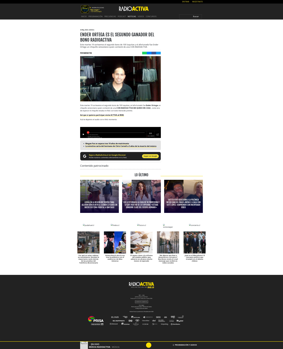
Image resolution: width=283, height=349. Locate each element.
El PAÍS (116, 317)
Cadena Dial (154, 320)
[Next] (159, 345)
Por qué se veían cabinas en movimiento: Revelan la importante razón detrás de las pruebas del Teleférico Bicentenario (88, 259)
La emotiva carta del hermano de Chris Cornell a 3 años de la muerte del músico (120, 146)
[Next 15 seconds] (154, 345)
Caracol (181, 317)
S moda (155, 323)
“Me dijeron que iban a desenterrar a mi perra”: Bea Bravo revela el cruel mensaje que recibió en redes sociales (168, 259)
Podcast (122, 16)
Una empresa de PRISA (97, 319)
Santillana (137, 317)
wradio (138, 320)
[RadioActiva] (133, 9)
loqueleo (165, 323)
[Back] (138, 345)
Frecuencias (110, 16)
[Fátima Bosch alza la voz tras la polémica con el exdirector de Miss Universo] (115, 242)
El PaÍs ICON (146, 323)
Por (86, 53)
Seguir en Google (150, 156)
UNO (131, 320)
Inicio (84, 16)
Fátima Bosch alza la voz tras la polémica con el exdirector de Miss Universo (115, 258)
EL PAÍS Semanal (162, 320)
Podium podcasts (136, 323)
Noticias (132, 16)
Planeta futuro (171, 320)
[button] (141, 341)
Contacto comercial (141, 302)
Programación (95, 16)
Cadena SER (158, 317)
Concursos (151, 16)
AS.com (165, 317)
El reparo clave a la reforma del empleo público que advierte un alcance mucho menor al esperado (141, 258)
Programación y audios (185, 345)
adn (172, 317)
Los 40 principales (127, 317)
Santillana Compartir (148, 317)
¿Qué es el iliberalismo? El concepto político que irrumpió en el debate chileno (194, 258)
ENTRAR (185, 1)
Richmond (114, 323)
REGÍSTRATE (197, 1)
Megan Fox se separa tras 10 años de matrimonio (107, 143)
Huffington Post (119, 320)
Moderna (126, 323)
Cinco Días (146, 320)
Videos (141, 16)
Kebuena (178, 320)
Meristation (176, 323)
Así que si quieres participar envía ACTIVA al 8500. (102, 115)
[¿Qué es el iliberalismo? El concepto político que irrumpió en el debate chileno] (195, 242)
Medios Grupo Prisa (96, 324)
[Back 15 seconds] (143, 345)
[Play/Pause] (148, 345)
